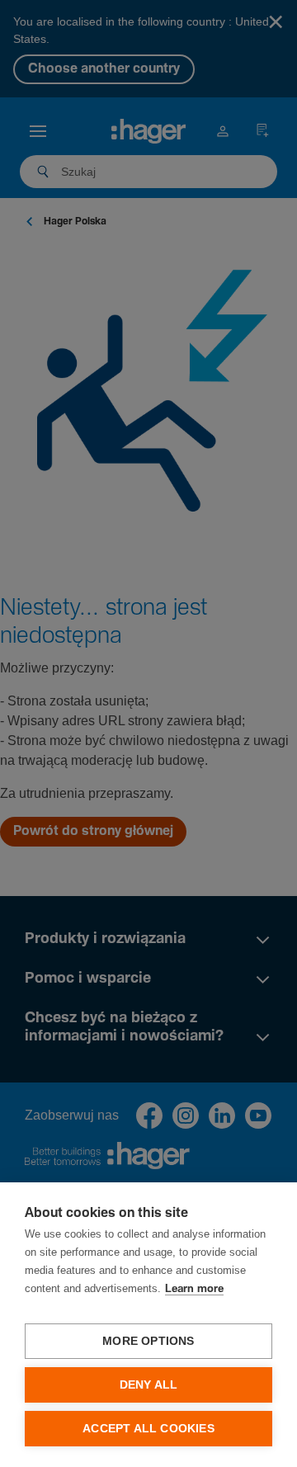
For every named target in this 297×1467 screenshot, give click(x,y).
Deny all (149, 1385)
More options (148, 1341)
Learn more (194, 1289)
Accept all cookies (148, 1428)
